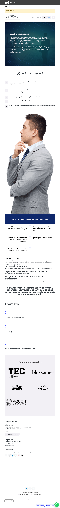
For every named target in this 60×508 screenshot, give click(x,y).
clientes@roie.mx (37, 494)
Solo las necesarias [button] (40, 505)
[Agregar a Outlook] (49, 17)
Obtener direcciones (13, 434)
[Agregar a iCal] (44, 17)
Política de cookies (9, 501)
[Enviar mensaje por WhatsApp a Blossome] (56, 504)
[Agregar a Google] (53, 17)
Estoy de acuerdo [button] (50, 505)
